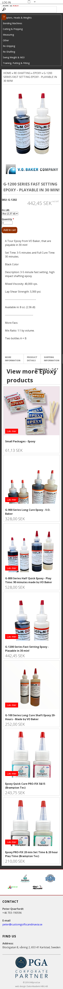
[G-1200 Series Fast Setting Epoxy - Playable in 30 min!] (31, 123)
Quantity (8, 219)
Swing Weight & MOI (14, 57)
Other (6, 40)
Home (7, 73)
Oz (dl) (5, 210)
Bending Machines (12, 23)
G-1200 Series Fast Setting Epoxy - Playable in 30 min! (30, 77)
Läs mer (11, 431)
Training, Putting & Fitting (16, 63)
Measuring (8, 34)
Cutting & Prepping (13, 29)
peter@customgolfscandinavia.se (22, 924)
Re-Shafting (9, 51)
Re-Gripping (9, 46)
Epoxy (37, 73)
